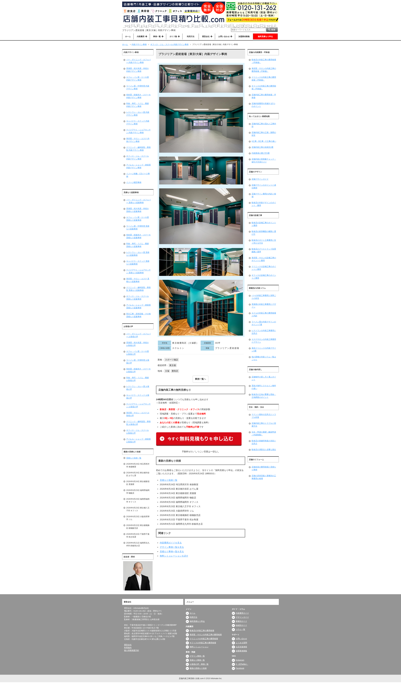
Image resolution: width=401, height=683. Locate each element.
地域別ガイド (241, 625)
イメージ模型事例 (133, 182)
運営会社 (128, 645)
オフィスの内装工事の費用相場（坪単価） (264, 87)
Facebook (240, 668)
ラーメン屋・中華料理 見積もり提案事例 (137, 227)
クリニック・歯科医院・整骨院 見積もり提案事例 (138, 288)
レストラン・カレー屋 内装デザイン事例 (137, 113)
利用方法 (190, 36)
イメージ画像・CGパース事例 (138, 175)
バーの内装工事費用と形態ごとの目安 (264, 296)
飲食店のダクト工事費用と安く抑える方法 (264, 241)
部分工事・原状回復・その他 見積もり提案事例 (138, 315)
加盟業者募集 (244, 36)
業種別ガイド (241, 621)
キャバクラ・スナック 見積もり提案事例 (137, 262)
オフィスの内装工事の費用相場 (203, 643)
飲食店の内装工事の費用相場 (202, 630)
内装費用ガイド (242, 613)
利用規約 (128, 648)
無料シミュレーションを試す (174, 556)
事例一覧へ (200, 379)
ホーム (128, 36)
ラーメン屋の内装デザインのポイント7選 (264, 323)
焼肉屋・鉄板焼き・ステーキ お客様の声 (138, 370)
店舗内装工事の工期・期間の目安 (264, 133)
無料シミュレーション (199, 647)
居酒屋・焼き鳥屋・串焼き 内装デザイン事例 (137, 69)
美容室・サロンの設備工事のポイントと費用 (264, 259)
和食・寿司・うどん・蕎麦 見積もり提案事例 (137, 245)
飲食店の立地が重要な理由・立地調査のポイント (264, 395)
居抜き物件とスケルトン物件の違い (264, 387)
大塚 (167, 371)
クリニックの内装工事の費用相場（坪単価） (264, 78)
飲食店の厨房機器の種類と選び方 (264, 232)
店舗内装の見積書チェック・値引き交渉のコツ (264, 160)
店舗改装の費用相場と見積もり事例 (264, 468)
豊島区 (175, 371)
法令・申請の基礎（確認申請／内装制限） (264, 433)
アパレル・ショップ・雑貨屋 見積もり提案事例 (138, 306)
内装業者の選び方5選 (261, 153)
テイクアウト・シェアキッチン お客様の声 (138, 405)
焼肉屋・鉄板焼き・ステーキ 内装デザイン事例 (138, 96)
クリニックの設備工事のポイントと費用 (264, 267)
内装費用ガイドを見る (171, 542)
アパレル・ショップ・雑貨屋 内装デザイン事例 (138, 166)
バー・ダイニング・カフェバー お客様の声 (138, 335)
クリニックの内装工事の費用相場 (204, 639)
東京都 (172, 365)
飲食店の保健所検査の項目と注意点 (264, 442)
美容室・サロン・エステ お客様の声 (137, 414)
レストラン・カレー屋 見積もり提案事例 (137, 253)
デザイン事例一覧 (197, 656)
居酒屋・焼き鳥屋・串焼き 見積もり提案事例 (137, 209)
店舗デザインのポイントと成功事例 (264, 186)
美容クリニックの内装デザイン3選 (264, 349)
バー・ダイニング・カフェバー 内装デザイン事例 (138, 61)
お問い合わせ (241, 639)
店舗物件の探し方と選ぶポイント (264, 378)
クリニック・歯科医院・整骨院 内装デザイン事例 (138, 148)
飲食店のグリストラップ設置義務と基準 (264, 250)
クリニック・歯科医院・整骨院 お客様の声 (138, 422)
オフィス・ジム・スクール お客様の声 (137, 431)
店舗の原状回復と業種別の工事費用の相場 (264, 477)
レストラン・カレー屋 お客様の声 (137, 387)
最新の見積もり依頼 (198, 668)
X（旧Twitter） (242, 664)
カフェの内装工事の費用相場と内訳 (264, 314)
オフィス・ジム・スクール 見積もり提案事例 (137, 297)
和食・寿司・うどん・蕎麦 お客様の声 (137, 379)
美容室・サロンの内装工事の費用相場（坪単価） (264, 69)
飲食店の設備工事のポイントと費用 (264, 224)
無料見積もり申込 (265, 36)
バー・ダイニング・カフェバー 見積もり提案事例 (138, 201)
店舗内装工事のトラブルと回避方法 (264, 424)
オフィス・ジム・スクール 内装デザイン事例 (137, 157)
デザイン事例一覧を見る (172, 547)
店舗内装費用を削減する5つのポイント (263, 104)
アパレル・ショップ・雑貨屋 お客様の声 (138, 440)
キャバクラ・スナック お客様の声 (137, 396)
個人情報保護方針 (131, 650)
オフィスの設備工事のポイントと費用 (264, 276)
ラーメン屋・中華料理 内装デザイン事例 (137, 87)
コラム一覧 (240, 629)
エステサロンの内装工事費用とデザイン (264, 340)
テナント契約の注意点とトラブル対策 (264, 415)
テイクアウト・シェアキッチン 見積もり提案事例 (138, 271)
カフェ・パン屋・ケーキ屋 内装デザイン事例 (137, 78)
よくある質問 (241, 643)
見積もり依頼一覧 (168, 480)
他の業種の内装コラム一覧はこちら (264, 358)
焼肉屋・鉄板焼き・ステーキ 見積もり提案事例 (138, 236)
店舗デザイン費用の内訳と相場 (264, 195)
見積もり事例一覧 (197, 660)
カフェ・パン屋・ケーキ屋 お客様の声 (137, 352)
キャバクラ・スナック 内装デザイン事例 (137, 122)
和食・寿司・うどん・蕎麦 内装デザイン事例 (137, 104)
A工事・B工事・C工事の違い (264, 141)
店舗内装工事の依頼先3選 (262, 147)
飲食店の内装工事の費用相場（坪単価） (264, 61)
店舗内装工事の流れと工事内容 (264, 125)
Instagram (240, 660)
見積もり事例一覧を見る (172, 551)
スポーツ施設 (171, 359)
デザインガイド (242, 617)
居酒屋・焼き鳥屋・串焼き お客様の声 (137, 344)
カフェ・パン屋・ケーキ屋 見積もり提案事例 (137, 218)
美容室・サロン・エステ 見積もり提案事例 (137, 280)
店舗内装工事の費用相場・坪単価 (264, 96)
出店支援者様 (241, 647)
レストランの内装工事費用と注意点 (264, 331)
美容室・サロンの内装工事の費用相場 (206, 635)
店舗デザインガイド (260, 179)
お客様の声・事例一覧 (199, 664)
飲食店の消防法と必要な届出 (264, 449)
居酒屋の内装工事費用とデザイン (264, 305)
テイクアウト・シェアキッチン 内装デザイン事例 (138, 131)
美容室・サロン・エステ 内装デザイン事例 (137, 139)
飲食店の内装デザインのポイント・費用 (264, 204)
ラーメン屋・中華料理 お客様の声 (137, 361)
